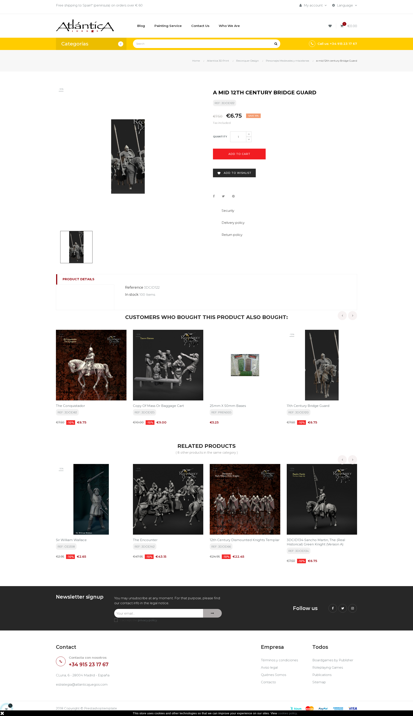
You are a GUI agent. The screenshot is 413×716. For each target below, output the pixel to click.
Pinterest (233, 196)
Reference (134, 287)
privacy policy (147, 620)
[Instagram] (352, 608)
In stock (132, 295)
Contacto (268, 682)
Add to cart (239, 154)
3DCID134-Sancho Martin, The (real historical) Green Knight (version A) (316, 542)
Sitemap (319, 682)
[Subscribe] (212, 613)
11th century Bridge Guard (308, 406)
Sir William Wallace (71, 540)
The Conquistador (70, 406)
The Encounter (145, 540)
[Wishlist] (330, 26)
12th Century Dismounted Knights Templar (244, 540)
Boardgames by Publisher (332, 660)
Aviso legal (269, 667)
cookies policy (287, 713)
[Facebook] (333, 608)
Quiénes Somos (273, 675)
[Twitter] (343, 608)
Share (214, 196)
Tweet (223, 196)
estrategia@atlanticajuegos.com (82, 684)
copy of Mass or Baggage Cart (158, 406)
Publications (321, 675)
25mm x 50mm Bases (228, 406)
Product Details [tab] (78, 279)
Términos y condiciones (279, 660)
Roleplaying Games (327, 667)
